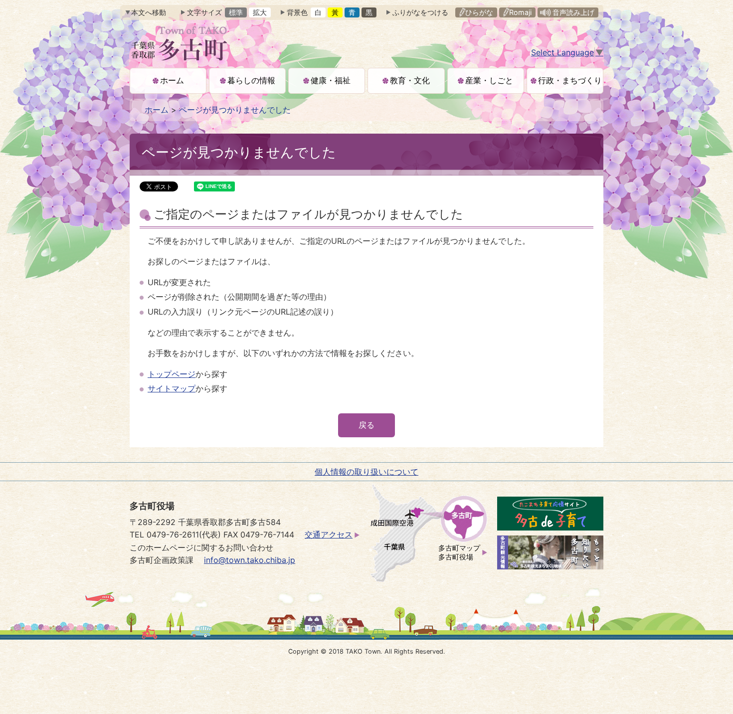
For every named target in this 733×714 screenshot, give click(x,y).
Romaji (520, 12)
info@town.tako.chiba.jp (249, 560)
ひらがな (479, 12)
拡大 (260, 12)
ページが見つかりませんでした (235, 110)
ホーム (157, 110)
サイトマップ (171, 388)
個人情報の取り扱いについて (366, 472)
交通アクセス (329, 534)
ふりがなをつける (420, 12)
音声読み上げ (573, 12)
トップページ (171, 374)
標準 (236, 12)
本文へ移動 (148, 12)
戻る (366, 425)
